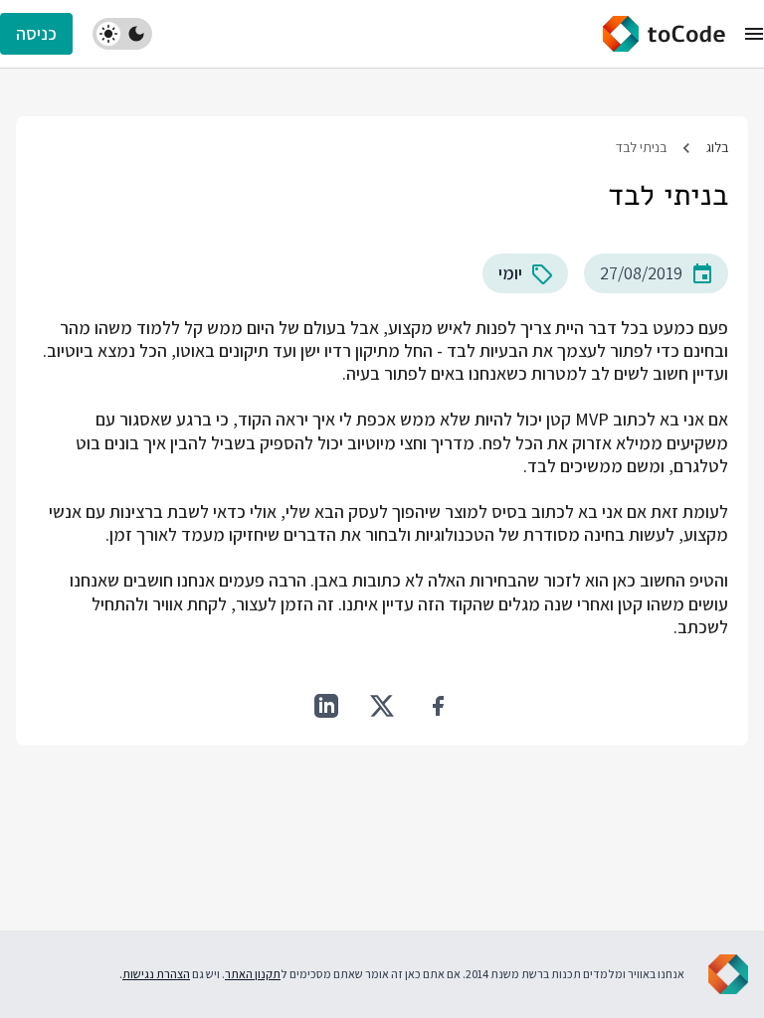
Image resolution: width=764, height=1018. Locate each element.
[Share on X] (382, 706)
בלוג (717, 147)
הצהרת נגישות (156, 973)
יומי (510, 272)
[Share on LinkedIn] (326, 706)
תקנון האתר (253, 973)
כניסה (36, 33)
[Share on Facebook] (438, 706)
